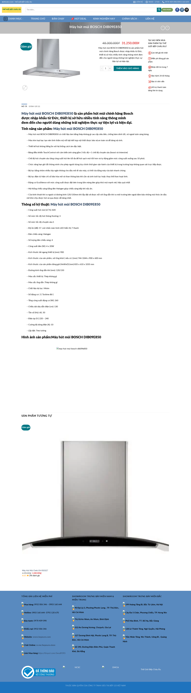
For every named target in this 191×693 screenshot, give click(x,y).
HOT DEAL (80, 19)
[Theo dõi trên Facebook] (177, 10)
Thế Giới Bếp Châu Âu (151, 669)
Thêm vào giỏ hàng (127, 68)
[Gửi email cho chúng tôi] (187, 10)
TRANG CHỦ (38, 19)
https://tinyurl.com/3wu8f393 (51, 653)
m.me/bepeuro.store (45, 645)
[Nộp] (159, 10)
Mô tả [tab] (24, 106)
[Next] (31, 86)
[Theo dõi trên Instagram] (182, 10)
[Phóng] (24, 87)
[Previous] (22, 586)
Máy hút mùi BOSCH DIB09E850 (47, 113)
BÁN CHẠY (58, 19)
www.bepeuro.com (42, 637)
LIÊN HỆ (150, 19)
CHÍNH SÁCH (129, 19)
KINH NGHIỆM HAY (104, 19)
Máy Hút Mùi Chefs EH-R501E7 (35, 571)
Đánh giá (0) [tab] (34, 106)
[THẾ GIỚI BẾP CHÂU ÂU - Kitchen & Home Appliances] (11, 10)
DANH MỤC (15, 19)
